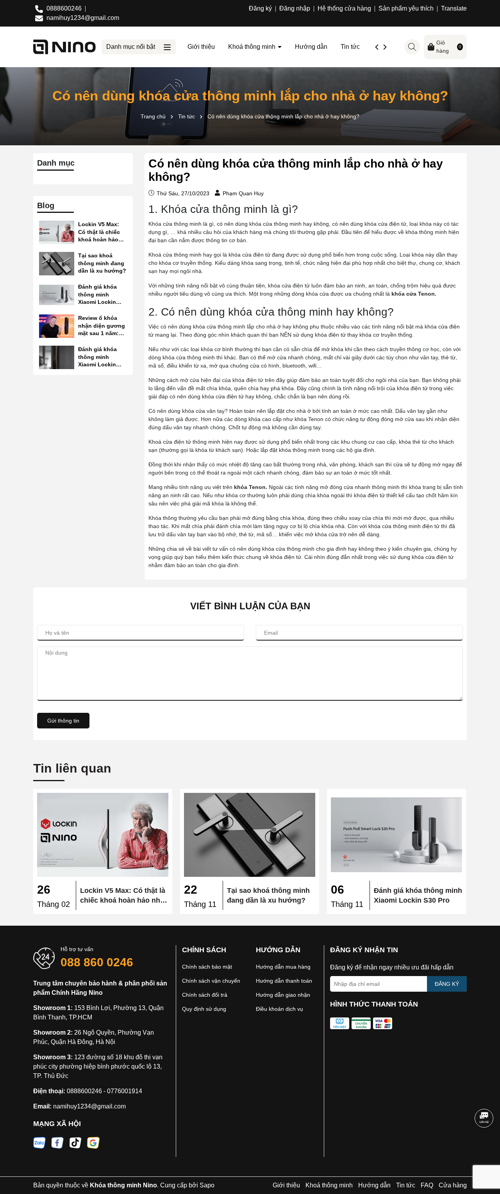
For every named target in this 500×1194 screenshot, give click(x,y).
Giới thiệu (201, 46)
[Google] (93, 1142)
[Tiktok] (75, 1142)
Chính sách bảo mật (207, 967)
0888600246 (84, 1091)
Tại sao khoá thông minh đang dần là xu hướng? (102, 263)
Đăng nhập (294, 8)
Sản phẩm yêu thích (406, 8)
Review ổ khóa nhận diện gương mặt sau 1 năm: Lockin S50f (101, 326)
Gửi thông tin (63, 720)
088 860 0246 (97, 962)
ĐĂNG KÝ (447, 984)
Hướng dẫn (311, 46)
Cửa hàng (453, 1185)
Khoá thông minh (252, 46)
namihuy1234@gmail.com (89, 1106)
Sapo (207, 1185)
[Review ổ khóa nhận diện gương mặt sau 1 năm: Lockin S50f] (56, 326)
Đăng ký (260, 8)
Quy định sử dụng (204, 1009)
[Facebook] (57, 1142)
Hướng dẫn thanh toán (284, 981)
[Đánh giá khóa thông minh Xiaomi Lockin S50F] (56, 357)
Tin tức (350, 46)
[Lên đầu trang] (484, 1147)
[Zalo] (39, 1142)
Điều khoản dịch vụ (279, 1009)
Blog (45, 205)
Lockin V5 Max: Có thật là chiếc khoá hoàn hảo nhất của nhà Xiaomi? (99, 232)
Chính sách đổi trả (204, 995)
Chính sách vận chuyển (211, 981)
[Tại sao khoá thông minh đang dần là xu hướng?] (56, 263)
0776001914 (124, 1091)
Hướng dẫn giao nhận (283, 995)
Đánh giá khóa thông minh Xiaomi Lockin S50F (97, 357)
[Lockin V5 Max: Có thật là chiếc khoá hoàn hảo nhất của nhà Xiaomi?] (56, 232)
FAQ (427, 1185)
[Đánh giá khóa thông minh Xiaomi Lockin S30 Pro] (56, 295)
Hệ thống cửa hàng (344, 8)
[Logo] (64, 46)
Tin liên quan (72, 768)
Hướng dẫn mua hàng (283, 967)
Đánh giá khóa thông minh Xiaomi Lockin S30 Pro (97, 295)
